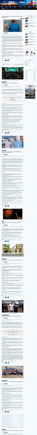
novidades (3, 410)
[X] (36, 6)
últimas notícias (7, 410)
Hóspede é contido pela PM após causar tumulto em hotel (31, 17)
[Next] (34, 53)
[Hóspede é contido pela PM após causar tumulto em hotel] (26, 18)
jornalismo (15, 58)
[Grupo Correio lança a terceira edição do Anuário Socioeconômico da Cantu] (26, 45)
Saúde (5, 150)
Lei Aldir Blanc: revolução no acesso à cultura (31, 55)
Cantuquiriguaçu (6, 58)
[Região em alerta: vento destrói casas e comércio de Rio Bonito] (26, 39)
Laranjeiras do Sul (17, 58)
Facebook (17, 55)
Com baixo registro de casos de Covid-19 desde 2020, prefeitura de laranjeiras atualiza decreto (18, 64)
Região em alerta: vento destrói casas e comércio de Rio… (31, 39)
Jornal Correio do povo (11, 58)
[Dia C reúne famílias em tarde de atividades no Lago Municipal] (26, 23)
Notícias (20, 58)
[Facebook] (36, 3)
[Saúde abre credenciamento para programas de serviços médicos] (26, 34)
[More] (36, 7)
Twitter (19, 55)
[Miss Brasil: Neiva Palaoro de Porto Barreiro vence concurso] (26, 42)
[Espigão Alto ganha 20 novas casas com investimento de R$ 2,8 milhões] (26, 26)
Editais (26, 75)
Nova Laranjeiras (3, 380)
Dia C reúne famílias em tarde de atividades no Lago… (31, 23)
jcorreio (8, 58)
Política (5, 429)
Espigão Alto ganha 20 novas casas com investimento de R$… (31, 25)
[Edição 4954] (30, 92)
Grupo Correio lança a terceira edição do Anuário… (31, 44)
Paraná (4, 410)
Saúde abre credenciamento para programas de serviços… (31, 33)
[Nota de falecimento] (26, 21)
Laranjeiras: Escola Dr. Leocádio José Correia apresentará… (31, 36)
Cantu (3, 58)
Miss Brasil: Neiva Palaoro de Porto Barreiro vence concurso (31, 41)
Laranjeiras (3, 150)
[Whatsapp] (36, 5)
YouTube (22, 55)
